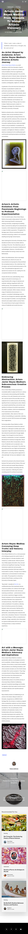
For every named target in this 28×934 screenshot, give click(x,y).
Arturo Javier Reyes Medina (9, 65)
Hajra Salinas (9, 32)
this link (16, 584)
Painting (18, 7)
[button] (25, 1)
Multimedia (10, 7)
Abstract (4, 755)
